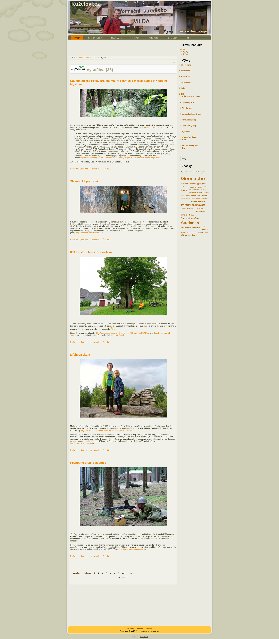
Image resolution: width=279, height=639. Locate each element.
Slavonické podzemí (84, 181)
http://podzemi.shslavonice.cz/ (89, 233)
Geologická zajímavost (188, 183)
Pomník (198, 195)
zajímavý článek (117, 335)
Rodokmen (134, 38)
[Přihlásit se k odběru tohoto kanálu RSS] (174, 63)
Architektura (187, 171)
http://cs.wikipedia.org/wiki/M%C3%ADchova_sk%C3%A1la (106, 430)
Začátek (76, 573)
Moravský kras (192, 192)
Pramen (193, 198)
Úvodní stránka (84, 57)
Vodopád (203, 226)
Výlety (77, 38)
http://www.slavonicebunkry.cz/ (132, 549)
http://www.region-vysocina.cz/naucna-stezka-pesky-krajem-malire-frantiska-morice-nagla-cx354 (120, 158)
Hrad (182, 187)
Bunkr (197, 172)
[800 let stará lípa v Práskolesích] (123, 314)
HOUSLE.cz (116, 38)
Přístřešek (183, 208)
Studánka (190, 223)
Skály (191, 215)
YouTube (130, 629)
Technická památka (190, 227)
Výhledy (201, 232)
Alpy (182, 172)
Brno (193, 172)
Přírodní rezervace (198, 201)
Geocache (193, 178)
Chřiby (202, 173)
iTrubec (188, 38)
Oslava (182, 195)
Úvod (185, 49)
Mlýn (205, 190)
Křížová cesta (195, 189)
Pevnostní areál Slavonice (88, 462)
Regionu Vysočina (152, 127)
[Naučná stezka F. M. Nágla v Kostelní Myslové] (123, 116)
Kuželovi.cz (85, 4)
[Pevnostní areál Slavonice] (123, 525)
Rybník (184, 215)
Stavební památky (190, 218)
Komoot (149, 629)
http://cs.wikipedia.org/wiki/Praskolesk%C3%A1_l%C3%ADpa (122, 333)
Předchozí (87, 573)
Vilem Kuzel (144, 637)
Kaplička (204, 186)
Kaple (200, 187)
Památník (193, 195)
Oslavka (187, 195)
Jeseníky (187, 186)
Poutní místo (185, 199)
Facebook (140, 629)
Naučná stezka (203, 192)
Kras (190, 189)
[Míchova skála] (123, 417)
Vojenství (204, 229)
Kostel (184, 190)
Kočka (185, 54)
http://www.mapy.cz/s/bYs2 (81, 443)
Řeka (194, 235)
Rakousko (190, 208)
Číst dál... (107, 169)
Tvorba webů (152, 38)
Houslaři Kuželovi (95, 38)
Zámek (206, 232)
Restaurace (199, 208)
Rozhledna (201, 211)
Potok (204, 196)
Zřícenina (186, 235)
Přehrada (204, 198)
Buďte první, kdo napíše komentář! (85, 169)
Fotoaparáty (172, 38)
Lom (201, 189)
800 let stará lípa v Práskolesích (92, 252)
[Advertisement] (121, 47)
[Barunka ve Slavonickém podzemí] (123, 212)
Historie (201, 184)
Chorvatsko (203, 171)
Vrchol (183, 232)
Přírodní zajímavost (193, 204)
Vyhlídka (189, 232)
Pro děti (198, 198)
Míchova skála (80, 354)
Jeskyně (193, 187)
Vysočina (194, 232)
